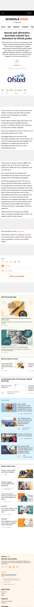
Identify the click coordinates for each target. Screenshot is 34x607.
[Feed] (2, 566)
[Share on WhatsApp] (2, 261)
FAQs (2, 595)
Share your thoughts (17, 276)
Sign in (29, 13)
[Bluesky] (10, 566)
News (3, 27)
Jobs (9, 27)
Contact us (4, 592)
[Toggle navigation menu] (2, 13)
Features (25, 27)
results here (20, 231)
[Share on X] (10, 261)
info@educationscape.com (9, 584)
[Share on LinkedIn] (15, 261)
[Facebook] (6, 566)
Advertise (3, 603)
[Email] (17, 566)
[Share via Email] (19, 261)
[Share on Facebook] (6, 261)
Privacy (3, 593)
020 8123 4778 (7, 582)
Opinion (16, 27)
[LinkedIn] (13, 566)
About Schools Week (6, 601)
